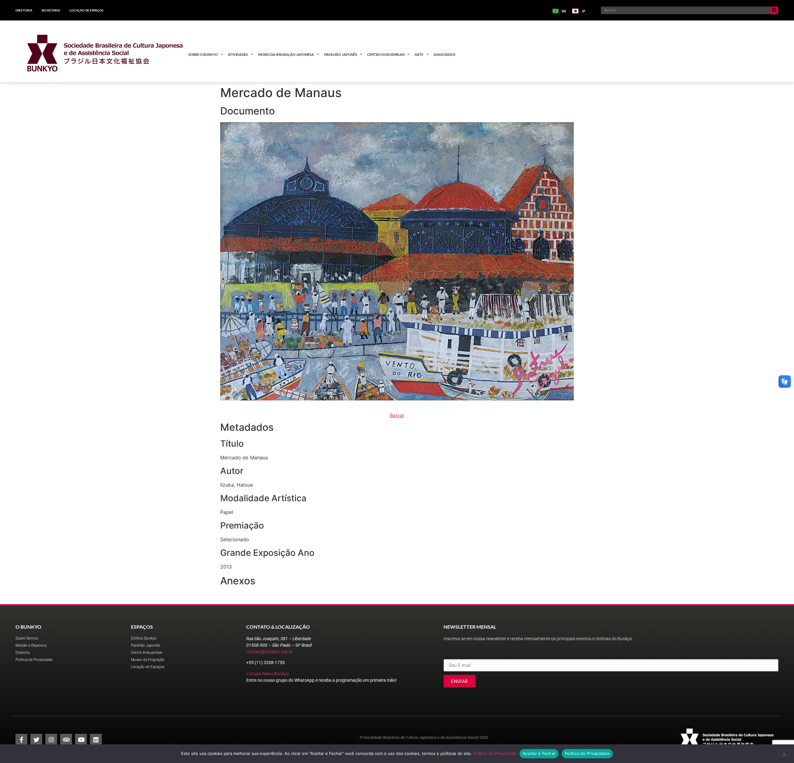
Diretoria (24, 10)
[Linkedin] (96, 740)
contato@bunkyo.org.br (269, 651)
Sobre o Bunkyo (203, 54)
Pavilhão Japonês (340, 54)
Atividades (238, 54)
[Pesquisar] (774, 10)
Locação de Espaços (86, 10)
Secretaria (51, 10)
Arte (419, 54)
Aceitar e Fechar (539, 753)
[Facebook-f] (21, 740)
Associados (444, 54)
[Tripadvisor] (66, 740)
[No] (784, 753)
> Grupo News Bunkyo (267, 673)
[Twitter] (36, 740)
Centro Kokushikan (385, 54)
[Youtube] (81, 740)
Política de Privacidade (494, 753)
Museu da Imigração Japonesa (286, 54)
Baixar (397, 415)
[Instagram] (51, 740)
